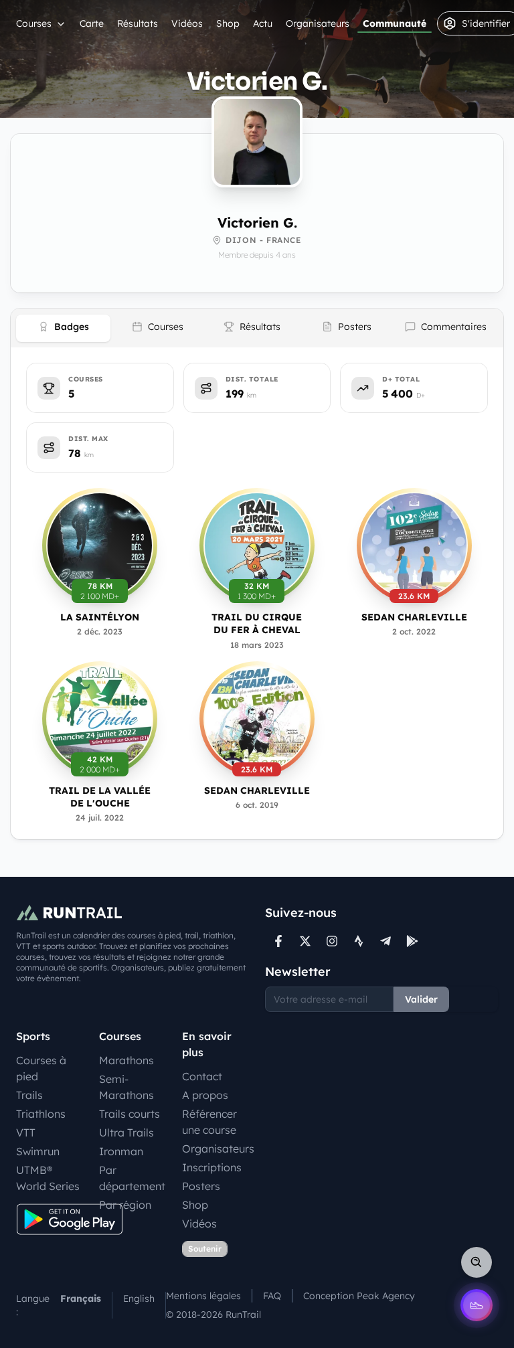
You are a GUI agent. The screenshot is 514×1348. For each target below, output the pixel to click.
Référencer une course (209, 1121)
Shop (228, 23)
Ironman (121, 1151)
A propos (205, 1095)
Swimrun (38, 1151)
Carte (92, 23)
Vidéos (187, 23)
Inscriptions (212, 1167)
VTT (25, 1132)
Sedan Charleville (414, 617)
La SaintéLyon (99, 617)
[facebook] (278, 941)
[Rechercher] (476, 1262)
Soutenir (205, 1249)
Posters (201, 1186)
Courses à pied (41, 1068)
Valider (421, 999)
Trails (29, 1095)
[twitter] (305, 941)
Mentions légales (203, 1296)
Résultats (137, 23)
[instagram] (332, 941)
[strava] (358, 941)
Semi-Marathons (126, 1087)
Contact (202, 1076)
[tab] (63, 328)
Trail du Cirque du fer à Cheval (256, 623)
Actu (262, 23)
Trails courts (129, 1113)
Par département (132, 1178)
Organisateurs (317, 23)
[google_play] (412, 941)
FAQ (272, 1296)
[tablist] (257, 328)
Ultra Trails (126, 1132)
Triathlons (41, 1113)
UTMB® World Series (48, 1178)
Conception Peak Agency (359, 1296)
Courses (34, 23)
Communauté (394, 23)
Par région (125, 1204)
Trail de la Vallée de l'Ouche (100, 796)
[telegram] (385, 941)
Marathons (126, 1060)
